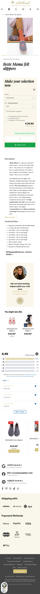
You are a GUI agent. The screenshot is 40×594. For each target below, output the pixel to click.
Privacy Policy (17, 558)
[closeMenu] (38, 9)
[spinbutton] (20, 138)
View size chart (13, 103)
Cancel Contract (20, 571)
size (11, 103)
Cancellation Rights (31, 564)
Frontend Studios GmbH (25, 584)
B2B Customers (22, 567)
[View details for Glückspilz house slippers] (14, 429)
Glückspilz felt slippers (12, 330)
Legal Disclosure (28, 561)
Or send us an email (20, 294)
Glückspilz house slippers (14, 440)
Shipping (31, 126)
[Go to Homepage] (20, 3)
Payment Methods (9, 564)
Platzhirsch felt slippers (28, 330)
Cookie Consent (29, 558)
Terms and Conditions (13, 561)
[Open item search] (2, 9)
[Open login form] (30, 9)
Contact (8, 558)
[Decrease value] (7, 138)
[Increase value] (33, 138)
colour (7, 94)
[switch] (4, 591)
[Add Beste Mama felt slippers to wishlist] (34, 90)
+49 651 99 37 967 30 (20, 292)
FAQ (14, 567)
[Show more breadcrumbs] (2, 14)
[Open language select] (9, 9)
